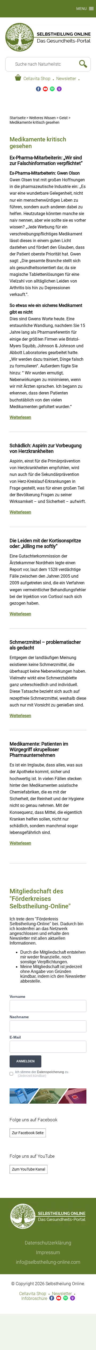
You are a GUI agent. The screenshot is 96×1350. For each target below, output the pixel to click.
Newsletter (66, 78)
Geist (63, 118)
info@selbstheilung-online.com (48, 1262)
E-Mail (15, 1037)
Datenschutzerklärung (48, 1243)
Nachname (19, 1017)
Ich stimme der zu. (42, 1074)
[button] (81, 8)
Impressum (48, 1252)
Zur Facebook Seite (27, 1133)
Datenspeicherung (50, 1072)
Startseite (18, 118)
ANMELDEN (25, 1061)
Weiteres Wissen (42, 118)
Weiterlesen (20, 417)
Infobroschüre (34, 1298)
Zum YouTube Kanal (28, 1169)
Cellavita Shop (36, 78)
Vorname (17, 996)
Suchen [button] (81, 64)
